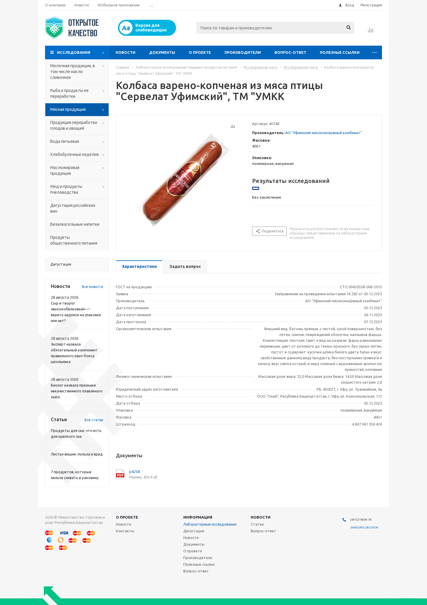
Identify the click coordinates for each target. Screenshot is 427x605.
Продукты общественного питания (73, 240)
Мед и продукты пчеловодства (66, 189)
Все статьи (94, 420)
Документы (162, 52)
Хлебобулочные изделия (74, 154)
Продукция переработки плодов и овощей (73, 125)
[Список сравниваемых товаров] (371, 32)
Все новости (92, 287)
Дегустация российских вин (72, 208)
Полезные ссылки (340, 52)
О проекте (200, 52)
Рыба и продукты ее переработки (69, 93)
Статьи (257, 524)
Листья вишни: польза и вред (77, 454)
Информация (197, 517)
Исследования (73, 52)
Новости (125, 52)
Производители (243, 52)
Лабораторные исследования (209, 524)
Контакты (125, 531)
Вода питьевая (64, 141)
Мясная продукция (68, 109)
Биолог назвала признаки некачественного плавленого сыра (77, 391)
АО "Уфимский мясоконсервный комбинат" (323, 133)
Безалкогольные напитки (74, 224)
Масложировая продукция (64, 170)
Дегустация (193, 531)
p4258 (134, 471)
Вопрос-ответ (290, 52)
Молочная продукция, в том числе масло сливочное (72, 71)
